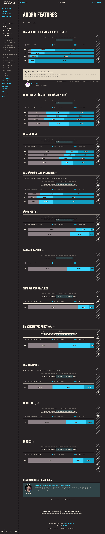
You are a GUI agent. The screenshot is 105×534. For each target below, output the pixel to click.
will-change (7, 50)
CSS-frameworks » (72, 511)
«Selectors (51, 511)
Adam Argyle (28, 85)
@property (6, 57)
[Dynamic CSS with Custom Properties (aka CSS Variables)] (28, 488)
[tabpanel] (61, 49)
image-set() (7, 73)
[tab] (98, 39)
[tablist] (98, 50)
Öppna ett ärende (69, 523)
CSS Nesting (7, 70)
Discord (65, 525)
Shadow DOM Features (9, 62)
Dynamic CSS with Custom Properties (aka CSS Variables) (53, 485)
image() (5, 75)
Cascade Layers (8, 60)
